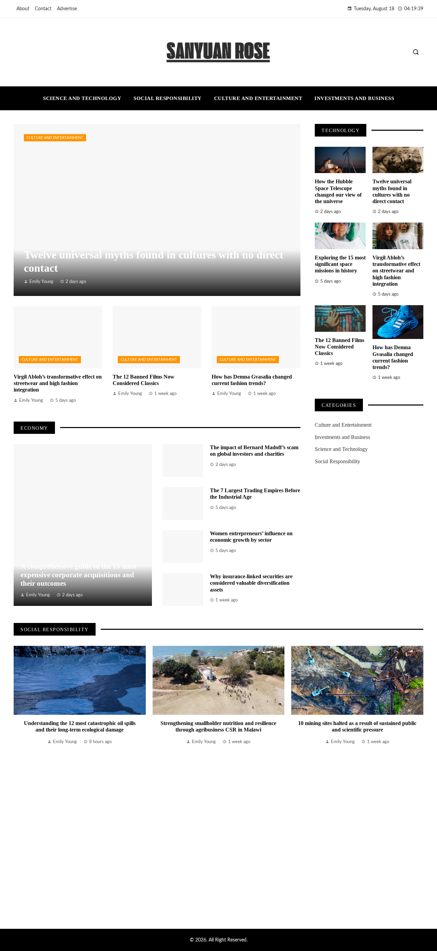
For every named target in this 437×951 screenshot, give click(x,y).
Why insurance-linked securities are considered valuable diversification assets (251, 582)
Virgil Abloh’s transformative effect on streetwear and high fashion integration (58, 383)
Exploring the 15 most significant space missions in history (340, 264)
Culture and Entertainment (55, 138)
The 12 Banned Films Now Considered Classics (339, 346)
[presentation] (19, 778)
